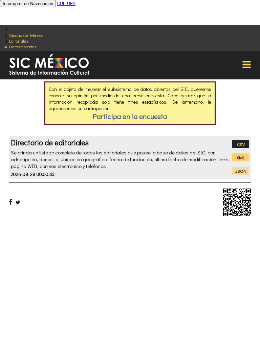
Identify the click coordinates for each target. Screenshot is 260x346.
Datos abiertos (22, 46)
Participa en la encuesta (130, 116)
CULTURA (66, 3)
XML (241, 157)
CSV (241, 144)
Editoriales (18, 41)
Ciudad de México (26, 35)
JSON (240, 171)
